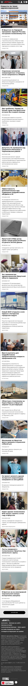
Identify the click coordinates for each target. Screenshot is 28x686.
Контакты (4, 623)
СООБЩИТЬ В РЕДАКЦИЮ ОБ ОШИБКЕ (12, 631)
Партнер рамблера (14, 678)
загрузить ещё (14, 612)
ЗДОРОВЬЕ (5, 330)
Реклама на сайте (14, 623)
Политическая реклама (8, 627)
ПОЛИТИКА (5, 378)
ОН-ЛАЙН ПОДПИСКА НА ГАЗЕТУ (10, 629)
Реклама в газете (6, 625)
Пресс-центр (22, 627)
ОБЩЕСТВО (5, 48)
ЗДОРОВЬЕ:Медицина (8, 526)
